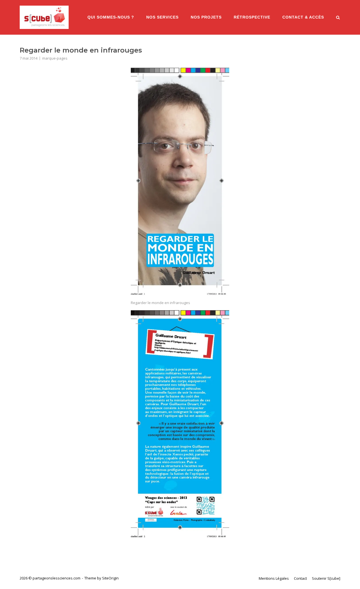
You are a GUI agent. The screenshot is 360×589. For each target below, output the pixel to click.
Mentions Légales (274, 578)
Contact (300, 578)
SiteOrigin (110, 578)
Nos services (162, 17)
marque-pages (55, 58)
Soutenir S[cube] (326, 578)
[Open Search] (338, 18)
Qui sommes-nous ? (110, 17)
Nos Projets (206, 17)
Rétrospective (252, 17)
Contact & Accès (303, 17)
